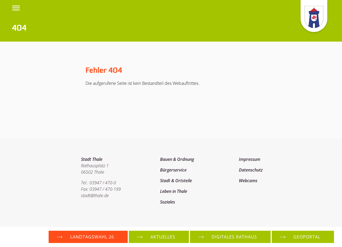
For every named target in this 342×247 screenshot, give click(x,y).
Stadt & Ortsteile (176, 181)
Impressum (249, 159)
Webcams (248, 181)
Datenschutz (251, 170)
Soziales (167, 202)
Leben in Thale (173, 191)
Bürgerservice (173, 170)
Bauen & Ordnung (177, 159)
